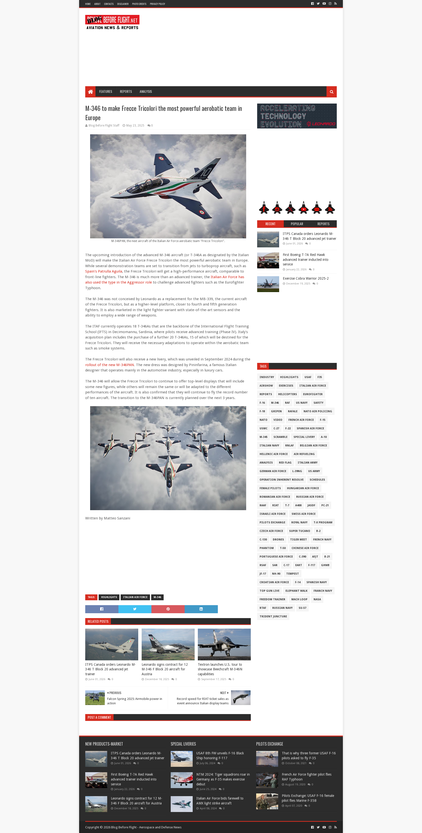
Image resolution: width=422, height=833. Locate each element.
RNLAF (289, 445)
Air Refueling (304, 454)
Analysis (146, 91)
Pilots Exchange (272, 522)
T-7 (287, 505)
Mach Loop (299, 599)
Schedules (317, 479)
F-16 (262, 402)
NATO (263, 420)
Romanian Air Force (275, 496)
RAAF (263, 505)
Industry (267, 377)
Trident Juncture (273, 616)
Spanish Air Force (310, 428)
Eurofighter (313, 394)
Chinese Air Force (305, 548)
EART (298, 565)
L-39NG (297, 471)
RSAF (263, 565)
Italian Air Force (135, 597)
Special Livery (304, 437)
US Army (314, 471)
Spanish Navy (316, 582)
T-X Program (323, 522)
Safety (318, 402)
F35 (319, 377)
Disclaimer (122, 4)
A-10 (324, 437)
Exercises (286, 385)
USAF (308, 377)
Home (88, 4)
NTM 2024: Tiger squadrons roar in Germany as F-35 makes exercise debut (223, 779)
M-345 (263, 437)
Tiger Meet (298, 539)
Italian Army (307, 462)
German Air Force (273, 471)
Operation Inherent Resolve (282, 479)
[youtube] (324, 3)
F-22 (288, 428)
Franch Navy (323, 590)
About (97, 4)
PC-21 (325, 505)
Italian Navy (269, 445)
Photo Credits (139, 4)
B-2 (318, 531)
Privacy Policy (157, 4)
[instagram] (330, 3)
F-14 (297, 582)
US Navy (301, 402)
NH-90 (276, 573)
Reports (126, 91)
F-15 (322, 420)
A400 (298, 505)
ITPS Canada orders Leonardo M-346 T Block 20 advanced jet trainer (110, 669)
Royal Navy (299, 522)
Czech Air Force (271, 531)
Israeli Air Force (272, 514)
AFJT (315, 556)
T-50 (282, 548)
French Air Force (301, 420)
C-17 (286, 565)
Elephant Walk (296, 590)
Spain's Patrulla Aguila (103, 271)
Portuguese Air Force (276, 556)
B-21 (327, 556)
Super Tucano (299, 531)
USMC (263, 428)
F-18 (262, 411)
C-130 (263, 539)
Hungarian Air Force (303, 488)
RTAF (263, 608)
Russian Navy (282, 608)
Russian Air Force (310, 496)
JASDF (311, 505)
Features (105, 91)
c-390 (302, 556)
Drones (278, 539)
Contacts (109, 4)
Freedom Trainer (272, 599)
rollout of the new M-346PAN (109, 365)
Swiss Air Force (304, 514)
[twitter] (318, 3)
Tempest (292, 573)
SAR (274, 565)
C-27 (276, 428)
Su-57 (302, 608)
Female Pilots (270, 488)
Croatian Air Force (274, 582)
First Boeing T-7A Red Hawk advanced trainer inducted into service (305, 259)
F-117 (311, 565)
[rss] (335, 3)
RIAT (275, 505)
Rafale (292, 411)
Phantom (267, 548)
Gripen (276, 411)
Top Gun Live (269, 590)
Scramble (280, 437)
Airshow (266, 385)
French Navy (322, 539)
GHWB (325, 565)
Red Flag (285, 462)
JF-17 (263, 573)
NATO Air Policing (318, 411)
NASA (317, 599)
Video (278, 420)
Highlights (109, 597)
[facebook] (312, 3)
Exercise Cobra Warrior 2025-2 (306, 278)
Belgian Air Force (313, 445)
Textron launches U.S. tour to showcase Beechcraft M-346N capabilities (220, 669)
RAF (287, 402)
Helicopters (287, 394)
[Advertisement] (248, 47)
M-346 (157, 597)
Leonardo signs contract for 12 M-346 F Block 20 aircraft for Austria (165, 669)
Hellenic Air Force (274, 454)
